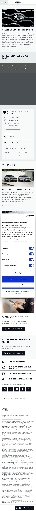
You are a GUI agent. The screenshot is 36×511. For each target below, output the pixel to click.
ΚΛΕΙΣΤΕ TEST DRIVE (24, 508)
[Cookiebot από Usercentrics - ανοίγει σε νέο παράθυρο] (26, 216)
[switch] (31, 253)
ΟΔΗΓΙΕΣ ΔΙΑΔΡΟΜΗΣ (13, 129)
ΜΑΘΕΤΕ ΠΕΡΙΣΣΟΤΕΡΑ (15, 328)
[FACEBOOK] (22, 389)
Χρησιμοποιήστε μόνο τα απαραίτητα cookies (18, 292)
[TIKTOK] (10, 389)
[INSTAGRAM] (4, 389)
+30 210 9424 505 (13, 117)
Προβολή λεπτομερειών (22, 273)
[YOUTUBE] (16, 389)
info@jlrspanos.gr (13, 120)
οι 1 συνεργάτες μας (15, 225)
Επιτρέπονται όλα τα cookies (18, 279)
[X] (28, 389)
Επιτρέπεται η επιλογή (18, 285)
